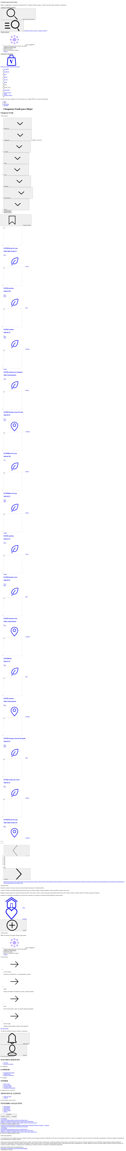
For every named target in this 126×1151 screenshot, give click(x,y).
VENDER (4, 1077)
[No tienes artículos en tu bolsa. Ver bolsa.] (11, 65)
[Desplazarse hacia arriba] (2, 843)
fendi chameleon (117, 881)
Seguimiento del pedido (9, 1072)
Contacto (6, 1097)
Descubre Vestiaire (8, 95)
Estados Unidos (13, 1148)
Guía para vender (7, 1086)
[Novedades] (64, 70)
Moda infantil (7, 90)
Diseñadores (6, 71)
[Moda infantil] (64, 91)
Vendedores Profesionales (9, 1088)
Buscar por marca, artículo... (29, 19)
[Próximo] (1, 843)
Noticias (5, 1111)
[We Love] (64, 81)
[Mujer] (64, 75)
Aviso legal (14, 1120)
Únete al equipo (7, 1110)
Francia (2, 1148)
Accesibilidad (4, 1118)
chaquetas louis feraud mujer (65, 881)
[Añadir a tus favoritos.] (4, 254)
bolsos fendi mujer (98, 881)
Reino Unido (7, 1148)
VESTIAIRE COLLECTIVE (9, 1100)
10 (4, 867)
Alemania (19, 1148)
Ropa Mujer (6, 104)
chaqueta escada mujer (54, 881)
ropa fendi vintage (44, 881)
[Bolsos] (64, 86)
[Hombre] (64, 78)
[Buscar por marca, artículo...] (12, 26)
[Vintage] (64, 83)
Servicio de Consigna (8, 1064)
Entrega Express (7, 92)
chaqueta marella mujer (77, 881)
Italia (26, 1148)
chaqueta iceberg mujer (35, 881)
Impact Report (7, 1109)
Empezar (6, 51)
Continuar (3, 7)
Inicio (5, 101)
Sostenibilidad (7, 1107)
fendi (103, 881)
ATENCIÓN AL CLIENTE (8, 1090)
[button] (10, 47)
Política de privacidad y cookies (19, 1122)
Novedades (6, 69)
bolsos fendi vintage (109, 881)
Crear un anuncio (7, 1085)
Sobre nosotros (7, 1106)
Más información (4, 1028)
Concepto (6, 1062)
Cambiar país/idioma (10, 7)
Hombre (5, 77)
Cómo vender (7, 1084)
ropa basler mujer (15, 881)
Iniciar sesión (4, 54)
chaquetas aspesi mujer (24, 881)
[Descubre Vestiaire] (64, 96)
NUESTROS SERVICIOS (8, 1056)
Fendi (5, 102)
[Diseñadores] (64, 73)
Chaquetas (6, 105)
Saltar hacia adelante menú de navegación (10, 66)
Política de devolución (9, 1075)
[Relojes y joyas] (64, 88)
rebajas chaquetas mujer (88, 881)
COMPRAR (5, 1066)
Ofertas (5, 94)
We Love (6, 79)
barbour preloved (7, 881)
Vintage (5, 82)
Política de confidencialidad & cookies (10, 1124)
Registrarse (10, 54)
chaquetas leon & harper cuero (16, 883)
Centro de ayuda (7, 1096)
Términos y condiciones (17, 1121)
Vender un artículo (5, 32)
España (23, 1148)
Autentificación (7, 1074)
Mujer (5, 74)
